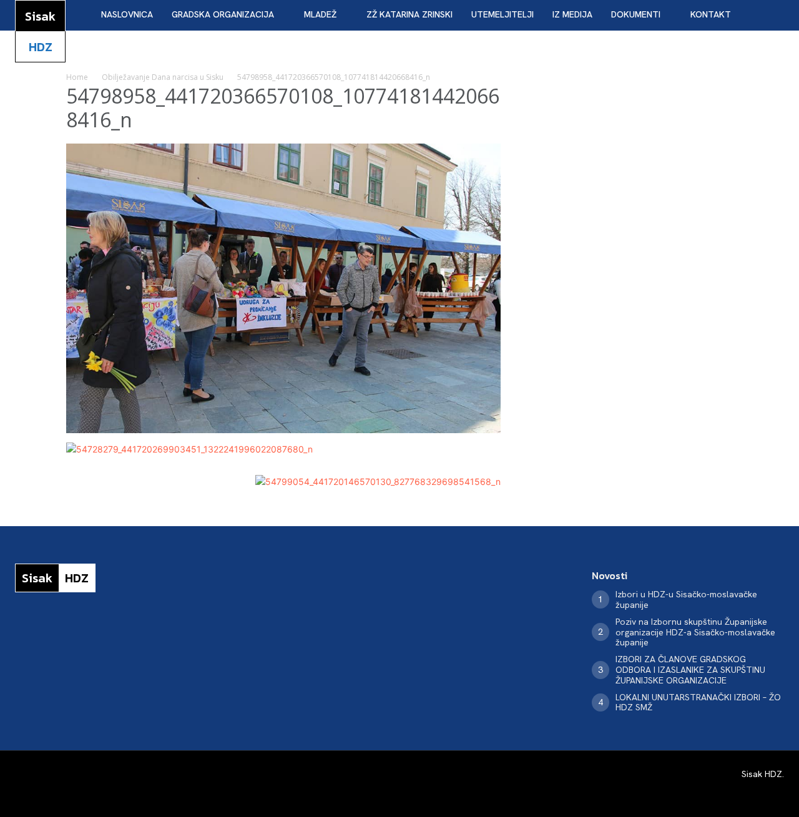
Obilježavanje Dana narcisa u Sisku (162, 77)
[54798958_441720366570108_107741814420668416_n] (283, 429)
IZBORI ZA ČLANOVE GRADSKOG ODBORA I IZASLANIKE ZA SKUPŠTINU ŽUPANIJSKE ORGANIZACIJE (690, 669)
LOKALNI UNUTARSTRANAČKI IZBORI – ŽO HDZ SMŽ (698, 702)
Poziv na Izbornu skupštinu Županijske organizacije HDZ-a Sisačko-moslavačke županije (695, 632)
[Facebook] (19, 632)
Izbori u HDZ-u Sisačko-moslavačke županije (686, 599)
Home (77, 77)
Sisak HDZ (762, 774)
